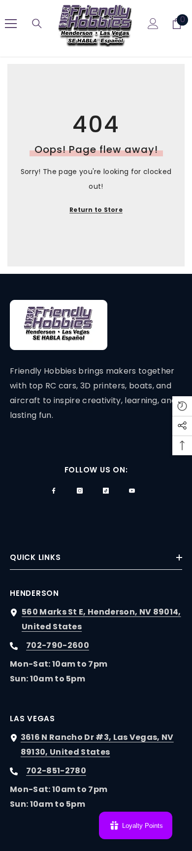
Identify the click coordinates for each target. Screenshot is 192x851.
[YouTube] (132, 490)
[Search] (37, 23)
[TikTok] (105, 490)
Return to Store (96, 209)
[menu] (11, 23)
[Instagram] (79, 490)
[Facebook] (53, 490)
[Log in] (153, 23)
